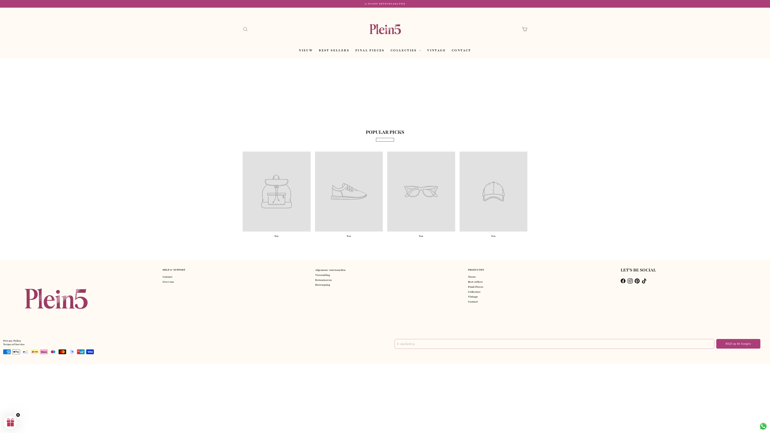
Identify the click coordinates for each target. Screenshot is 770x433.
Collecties (404, 50)
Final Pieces (370, 50)
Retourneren (323, 280)
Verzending (322, 275)
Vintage (436, 50)
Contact (461, 50)
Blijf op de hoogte (738, 344)
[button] (10, 422)
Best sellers (334, 50)
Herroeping (322, 284)
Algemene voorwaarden (330, 270)
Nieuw (306, 50)
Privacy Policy (12, 340)
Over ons (168, 281)
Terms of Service (14, 344)
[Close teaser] (18, 415)
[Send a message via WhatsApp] (763, 426)
